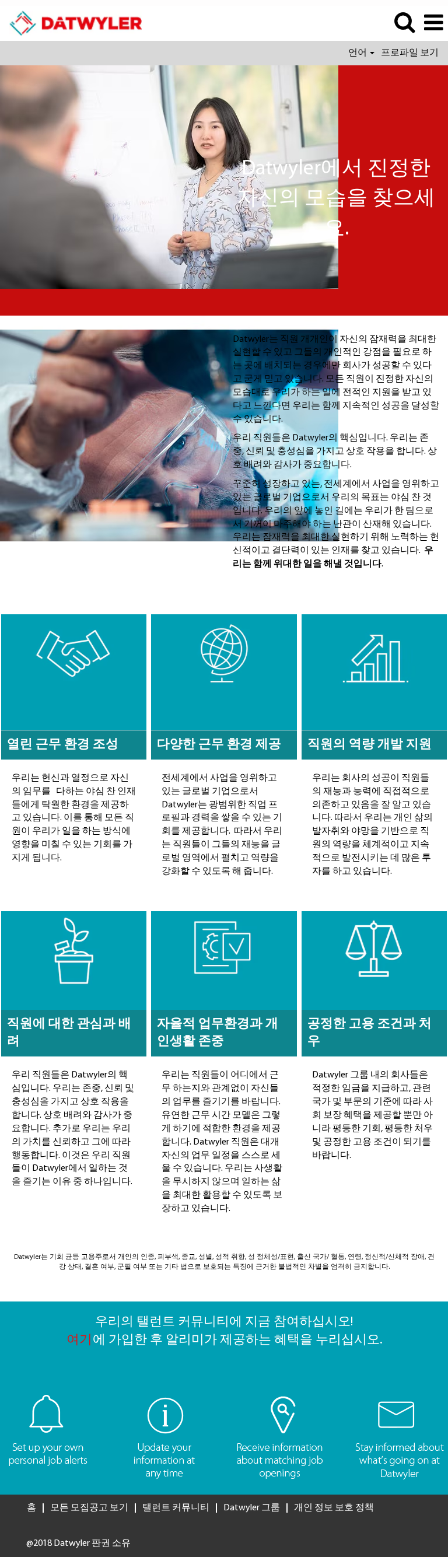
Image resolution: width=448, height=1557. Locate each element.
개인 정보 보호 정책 (334, 1508)
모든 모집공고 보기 (89, 1508)
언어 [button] (358, 53)
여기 (79, 1340)
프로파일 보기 (410, 53)
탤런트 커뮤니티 (175, 1508)
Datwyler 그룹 (251, 1508)
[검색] (404, 23)
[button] (433, 23)
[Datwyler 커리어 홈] (71, 23)
